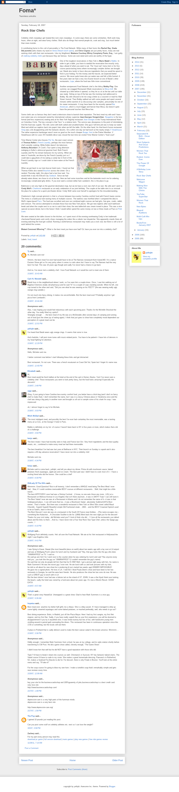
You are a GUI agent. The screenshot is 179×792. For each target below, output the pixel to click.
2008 (137, 85)
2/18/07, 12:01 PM (35, 323)
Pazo (39, 201)
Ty (29, 251)
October (141, 100)
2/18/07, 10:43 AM (35, 274)
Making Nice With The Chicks (142, 187)
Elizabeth (32, 371)
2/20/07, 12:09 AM (35, 673)
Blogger (112, 786)
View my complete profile (150, 257)
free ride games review (98, 739)
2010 (137, 77)
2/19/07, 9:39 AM (34, 598)
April (139, 123)
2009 (137, 81)
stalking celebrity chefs (32, 56)
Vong (23, 130)
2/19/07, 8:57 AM (34, 586)
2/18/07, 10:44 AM (35, 301)
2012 (137, 69)
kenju (30, 438)
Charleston (37, 188)
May (139, 119)
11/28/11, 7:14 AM (35, 743)
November (142, 96)
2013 (137, 66)
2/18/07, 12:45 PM (35, 366)
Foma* (27, 10)
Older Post (117, 760)
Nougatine (109, 117)
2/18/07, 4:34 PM (34, 461)
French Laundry (44, 143)
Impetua (31, 603)
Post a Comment (31, 748)
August (140, 107)
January (141, 230)
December (142, 92)
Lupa (72, 81)
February (141, 130)
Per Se (51, 140)
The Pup (31, 716)
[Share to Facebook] (60, 235)
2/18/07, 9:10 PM (34, 526)
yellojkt (31, 329)
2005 (137, 238)
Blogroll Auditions (142, 211)
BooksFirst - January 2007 (144, 224)
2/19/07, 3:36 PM (34, 633)
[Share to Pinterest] (63, 235)
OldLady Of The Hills (37, 483)
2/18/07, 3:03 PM (34, 411)
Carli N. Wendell (35, 279)
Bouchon (46, 171)
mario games (68, 739)
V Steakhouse (116, 130)
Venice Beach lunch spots (62, 51)
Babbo (114, 61)
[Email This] (52, 235)
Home (73, 760)
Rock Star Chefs (144, 176)
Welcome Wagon (141, 180)
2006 (137, 235)
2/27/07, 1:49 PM (34, 691)
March (140, 126)
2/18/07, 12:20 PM (35, 343)
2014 (137, 62)
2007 (137, 89)
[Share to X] (57, 235)
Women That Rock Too (142, 152)
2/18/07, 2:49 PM (34, 386)
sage (30, 391)
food (29, 239)
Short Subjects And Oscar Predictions (143, 144)
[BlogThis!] (55, 235)
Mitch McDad (33, 416)
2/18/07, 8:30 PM (34, 478)
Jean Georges (89, 120)
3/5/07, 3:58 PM (34, 728)
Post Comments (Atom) (77, 769)
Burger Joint (88, 132)
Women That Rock (142, 201)
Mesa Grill (109, 89)
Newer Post (27, 760)
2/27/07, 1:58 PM (34, 711)
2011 (137, 73)
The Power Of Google (143, 164)
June (139, 115)
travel (34, 239)
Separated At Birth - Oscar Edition (143, 136)
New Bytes (141, 206)
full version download (52, 739)
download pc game (35, 739)
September (142, 104)
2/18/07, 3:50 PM (34, 433)
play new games (81, 739)
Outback (52, 176)
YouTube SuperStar (142, 195)
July (139, 111)
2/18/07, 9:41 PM (34, 541)
